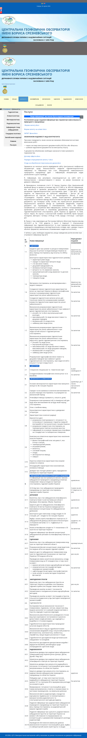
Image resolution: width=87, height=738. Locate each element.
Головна (7, 109)
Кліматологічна (13, 116)
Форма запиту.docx (32, 125)
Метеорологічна (13, 120)
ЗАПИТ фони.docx (30, 133)
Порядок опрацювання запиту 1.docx (38, 160)
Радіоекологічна (13, 123)
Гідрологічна (13, 112)
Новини (13, 141)
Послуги (13, 145)
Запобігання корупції (13, 137)
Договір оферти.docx (32, 156)
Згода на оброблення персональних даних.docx (42, 163)
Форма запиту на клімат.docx (35, 129)
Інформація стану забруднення (13, 128)
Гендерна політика (13, 134)
